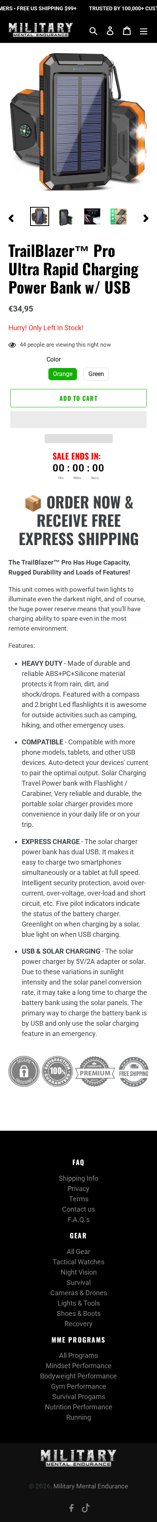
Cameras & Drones (78, 1293)
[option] (40, 216)
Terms (78, 1199)
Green (96, 374)
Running (78, 1417)
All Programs (78, 1355)
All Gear (78, 1252)
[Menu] (143, 30)
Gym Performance (78, 1386)
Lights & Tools (79, 1303)
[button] (78, 419)
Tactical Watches (78, 1262)
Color (53, 359)
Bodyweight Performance (78, 1376)
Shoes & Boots (79, 1313)
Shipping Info (78, 1178)
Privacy (78, 1189)
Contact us (78, 1209)
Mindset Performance (79, 1366)
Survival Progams (78, 1397)
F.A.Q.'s (79, 1219)
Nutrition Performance (78, 1407)
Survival (79, 1282)
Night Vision (79, 1272)
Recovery (78, 1324)
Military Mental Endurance (90, 1486)
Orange (62, 374)
